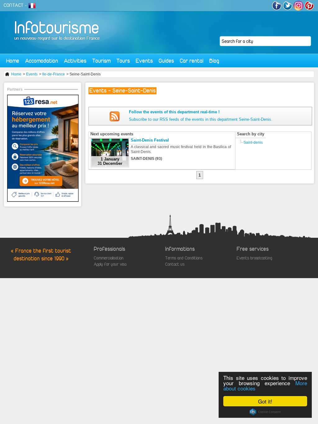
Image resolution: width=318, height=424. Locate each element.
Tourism (101, 60)
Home (12, 60)
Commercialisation (109, 258)
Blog (214, 60)
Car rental (191, 60)
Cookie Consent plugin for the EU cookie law (265, 411)
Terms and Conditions (183, 258)
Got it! (265, 401)
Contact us (174, 264)
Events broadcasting (254, 258)
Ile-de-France (53, 74)
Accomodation (41, 60)
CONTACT (14, 5)
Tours (123, 60)
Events (144, 60)
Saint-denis (253, 142)
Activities (75, 60)
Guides (166, 60)
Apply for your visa (110, 264)
